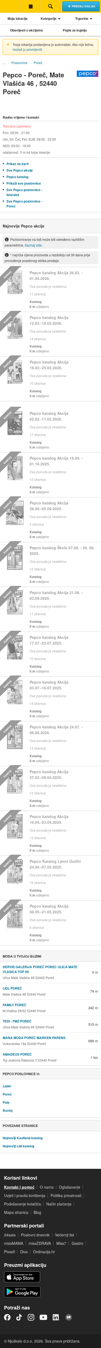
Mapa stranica (16, 1212)
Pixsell (9, 1251)
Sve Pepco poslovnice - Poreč (24, 204)
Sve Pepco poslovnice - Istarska (24, 192)
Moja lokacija (17, 18)
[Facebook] (7, 1317)
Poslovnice (19, 62)
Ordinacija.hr (44, 1251)
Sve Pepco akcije (19, 170)
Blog (37, 1212)
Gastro (77, 1243)
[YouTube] (43, 1317)
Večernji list (64, 1234)
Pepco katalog (17, 176)
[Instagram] (31, 1317)
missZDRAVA (40, 1243)
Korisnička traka (30, 6)
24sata (10, 1234)
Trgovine (81, 18)
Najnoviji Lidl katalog (18, 1146)
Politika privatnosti (66, 1195)
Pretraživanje (50, 6)
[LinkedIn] (56, 1317)
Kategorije (49, 18)
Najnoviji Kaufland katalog (23, 1137)
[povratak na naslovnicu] (10, 6)
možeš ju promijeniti (27, 49)
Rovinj (7, 1110)
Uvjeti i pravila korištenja (24, 1195)
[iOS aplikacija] (22, 1276)
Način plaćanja (58, 1204)
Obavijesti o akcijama (26, 30)
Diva (24, 1251)
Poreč (38, 62)
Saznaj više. (34, 245)
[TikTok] (19, 1317)
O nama (47, 1187)
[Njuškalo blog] (68, 1317)
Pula (6, 1102)
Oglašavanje (69, 1187)
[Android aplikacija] (22, 1291)
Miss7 (61, 1243)
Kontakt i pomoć (19, 1187)
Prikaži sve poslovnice (23, 183)
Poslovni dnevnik (35, 1234)
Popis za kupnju (75, 30)
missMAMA (13, 1243)
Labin (7, 1086)
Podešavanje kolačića (22, 1204)
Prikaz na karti (17, 163)
